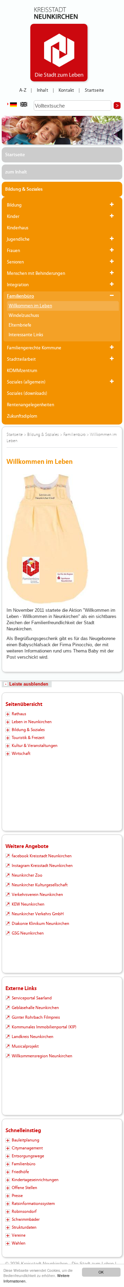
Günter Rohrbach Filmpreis (36, 1017)
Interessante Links (26, 335)
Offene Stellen (24, 1187)
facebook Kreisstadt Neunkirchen (42, 856)
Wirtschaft (21, 753)
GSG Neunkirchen (28, 933)
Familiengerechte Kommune (34, 348)
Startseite (94, 90)
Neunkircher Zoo (27, 875)
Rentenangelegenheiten (30, 405)
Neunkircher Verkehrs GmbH (38, 913)
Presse (17, 1195)
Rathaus (19, 713)
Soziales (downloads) (27, 393)
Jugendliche (18, 239)
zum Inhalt (16, 172)
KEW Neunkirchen (28, 904)
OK (101, 1272)
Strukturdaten (24, 1227)
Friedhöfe (20, 1171)
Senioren (15, 262)
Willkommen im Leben (30, 306)
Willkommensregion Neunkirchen (42, 1056)
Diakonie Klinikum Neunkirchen (40, 923)
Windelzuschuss (24, 315)
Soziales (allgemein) (26, 382)
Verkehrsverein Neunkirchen (37, 894)
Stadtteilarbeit (21, 359)
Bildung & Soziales (24, 189)
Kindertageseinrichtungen (35, 1179)
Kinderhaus (17, 228)
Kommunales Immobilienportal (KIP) (44, 1027)
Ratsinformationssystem (33, 1203)
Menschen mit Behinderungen (36, 273)
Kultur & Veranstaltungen (35, 745)
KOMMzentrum (22, 370)
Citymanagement (27, 1148)
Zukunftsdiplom (22, 416)
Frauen (13, 250)
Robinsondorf (24, 1211)
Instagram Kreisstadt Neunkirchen (42, 865)
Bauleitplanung (25, 1140)
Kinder (13, 216)
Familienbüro (20, 296)
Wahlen (18, 1243)
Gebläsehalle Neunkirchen (35, 1007)
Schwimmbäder (26, 1219)
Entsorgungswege (28, 1156)
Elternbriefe (20, 325)
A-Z (22, 90)
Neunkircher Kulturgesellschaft (40, 884)
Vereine (18, 1235)
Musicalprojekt (25, 1046)
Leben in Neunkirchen (32, 721)
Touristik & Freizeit (28, 737)
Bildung (14, 205)
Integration (18, 285)
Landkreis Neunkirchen (32, 1036)
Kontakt (66, 90)
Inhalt (42, 90)
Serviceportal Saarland (32, 998)
